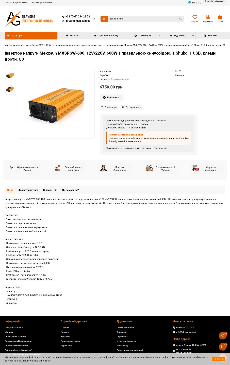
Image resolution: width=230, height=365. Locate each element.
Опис (10, 190)
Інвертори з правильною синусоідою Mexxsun (78, 45)
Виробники (66, 345)
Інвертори (10, 199)
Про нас (65, 332)
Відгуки (49, 190)
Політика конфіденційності (16, 3)
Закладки (121, 332)
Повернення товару (70, 341)
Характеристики (28, 190)
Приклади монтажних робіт (130, 350)
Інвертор (10, 291)
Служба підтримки (74, 321)
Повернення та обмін (15, 336)
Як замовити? (70, 190)
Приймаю (218, 359)
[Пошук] (180, 18)
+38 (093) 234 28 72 (77, 16)
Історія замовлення (126, 341)
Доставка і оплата (14, 327)
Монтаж (74, 35)
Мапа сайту (122, 345)
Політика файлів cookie (41, 3)
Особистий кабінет (126, 327)
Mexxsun (179, 75)
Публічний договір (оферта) (18, 350)
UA (193, 2)
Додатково (124, 321)
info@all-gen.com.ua (77, 20)
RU (199, 2)
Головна (65, 327)
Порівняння (122, 336)
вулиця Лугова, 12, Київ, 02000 (191, 345)
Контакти (212, 35)
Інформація (13, 321)
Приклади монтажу (108, 35)
